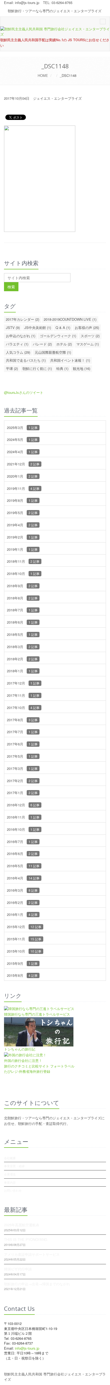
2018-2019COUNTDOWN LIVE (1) (70, 319)
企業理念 (10, 1174)
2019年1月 (22, 549)
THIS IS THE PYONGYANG (25, 1239)
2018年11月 (23, 561)
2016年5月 (23, 865)
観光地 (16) (81, 368)
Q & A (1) (63, 327)
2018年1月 (22, 670)
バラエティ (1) (17, 344)
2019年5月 (22, 512)
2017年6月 (22, 743)
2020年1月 (22, 476)
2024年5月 (22, 439)
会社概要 (10, 1158)
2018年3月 (22, 646)
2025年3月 (22, 427)
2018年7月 (22, 609)
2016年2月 (22, 902)
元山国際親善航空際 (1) (53, 352)
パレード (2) (42, 344)
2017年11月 (23, 695)
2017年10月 (23, 707)
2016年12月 (23, 804)
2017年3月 (22, 768)
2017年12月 (23, 683)
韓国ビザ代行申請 (18, 1268)
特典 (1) (62, 368)
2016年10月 (23, 829)
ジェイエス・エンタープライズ (57, 98)
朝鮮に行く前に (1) (37, 368)
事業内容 (10, 1182)
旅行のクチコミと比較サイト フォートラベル (39, 1066)
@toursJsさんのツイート (23, 392)
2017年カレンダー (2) (22, 319)
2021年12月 (23, 463)
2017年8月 (22, 719)
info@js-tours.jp (27, 2)
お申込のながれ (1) (20, 335)
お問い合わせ (13, 1190)
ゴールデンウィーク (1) (58, 335)
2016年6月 (22, 853)
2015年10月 (24, 951)
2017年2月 (22, 780)
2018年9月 (22, 585)
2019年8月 (22, 500)
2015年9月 (22, 963)
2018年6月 (22, 622)
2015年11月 (24, 938)
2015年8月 (22, 975)
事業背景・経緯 (14, 1166)
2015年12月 (24, 926)
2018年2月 (22, 658)
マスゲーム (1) (87, 344)
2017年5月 (22, 756)
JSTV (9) (13, 327)
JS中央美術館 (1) (37, 327)
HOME (43, 75)
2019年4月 (22, 524)
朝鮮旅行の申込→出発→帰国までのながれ (37, 1283)
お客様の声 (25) (87, 327)
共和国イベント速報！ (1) (70, 360)
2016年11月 (23, 817)
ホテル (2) (64, 344)
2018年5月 (22, 634)
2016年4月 (23, 878)
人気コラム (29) (18, 352)
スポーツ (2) (90, 335)
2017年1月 (22, 792)
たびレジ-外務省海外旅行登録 (27, 1071)
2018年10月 (23, 573)
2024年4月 (22, 451)
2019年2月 (22, 537)
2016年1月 (22, 914)
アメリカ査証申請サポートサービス (32, 1254)
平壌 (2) (12, 368)
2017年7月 (22, 731)
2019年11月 (23, 488)
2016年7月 (22, 841)
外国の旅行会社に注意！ (23, 1060)
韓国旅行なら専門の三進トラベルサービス (37, 1014)
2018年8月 (22, 597)
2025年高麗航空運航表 (21, 1224)
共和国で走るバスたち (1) (26, 360)
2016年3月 (22, 890)
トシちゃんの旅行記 (19, 1049)
